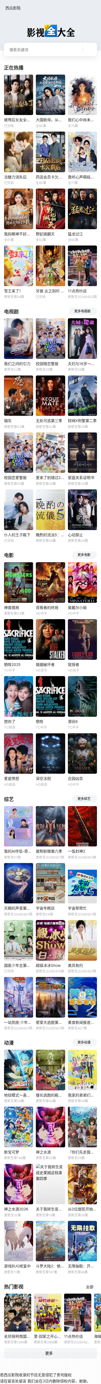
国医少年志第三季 (18, 965)
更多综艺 (84, 799)
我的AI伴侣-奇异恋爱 (18, 851)
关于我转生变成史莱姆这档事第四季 (50, 1209)
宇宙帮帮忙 (77, 908)
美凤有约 (75, 965)
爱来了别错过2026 (50, 477)
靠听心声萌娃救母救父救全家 (82, 177)
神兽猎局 (11, 607)
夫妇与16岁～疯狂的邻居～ (82, 363)
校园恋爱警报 (15, 477)
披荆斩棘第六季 (49, 851)
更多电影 (84, 555)
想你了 (9, 721)
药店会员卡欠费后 (50, 177)
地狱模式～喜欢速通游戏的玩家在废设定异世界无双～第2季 (18, 1095)
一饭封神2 (76, 851)
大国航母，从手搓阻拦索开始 (50, 119)
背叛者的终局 (47, 607)
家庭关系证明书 (81, 477)
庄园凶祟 (75, 778)
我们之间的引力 (17, 363)
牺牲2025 (12, 664)
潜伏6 (73, 721)
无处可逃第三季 (49, 420)
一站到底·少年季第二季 (18, 1022)
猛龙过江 (75, 234)
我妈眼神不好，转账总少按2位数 (18, 234)
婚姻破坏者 (45, 664)
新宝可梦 (11, 1152)
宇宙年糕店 (45, 908)
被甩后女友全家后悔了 (18, 119)
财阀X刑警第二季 (82, 420)
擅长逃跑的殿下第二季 (50, 1095)
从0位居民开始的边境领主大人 (82, 1209)
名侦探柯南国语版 (17, 1336)
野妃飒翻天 (45, 234)
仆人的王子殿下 (17, 534)
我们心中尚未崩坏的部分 (82, 119)
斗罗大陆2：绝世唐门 (50, 1266)
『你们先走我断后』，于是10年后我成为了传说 (82, 1152)
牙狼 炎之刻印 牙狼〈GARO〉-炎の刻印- (50, 291)
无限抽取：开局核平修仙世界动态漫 (82, 1266)
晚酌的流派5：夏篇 (50, 534)
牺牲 (39, 721)
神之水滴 (43, 1152)
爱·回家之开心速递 (47, 1336)
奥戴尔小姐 (77, 607)
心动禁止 (75, 534)
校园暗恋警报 (47, 363)
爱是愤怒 (11, 778)
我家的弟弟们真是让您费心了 (82, 1095)
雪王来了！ (13, 291)
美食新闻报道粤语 (82, 1022)
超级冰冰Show (48, 965)
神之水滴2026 (16, 1209)
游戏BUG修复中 (17, 1266)
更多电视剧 (82, 311)
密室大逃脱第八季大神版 (50, 1022)
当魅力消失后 (15, 177)
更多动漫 (84, 1042)
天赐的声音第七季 (18, 908)
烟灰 (8, 420)
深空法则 (43, 778)
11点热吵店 (77, 291)
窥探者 (73, 664)
